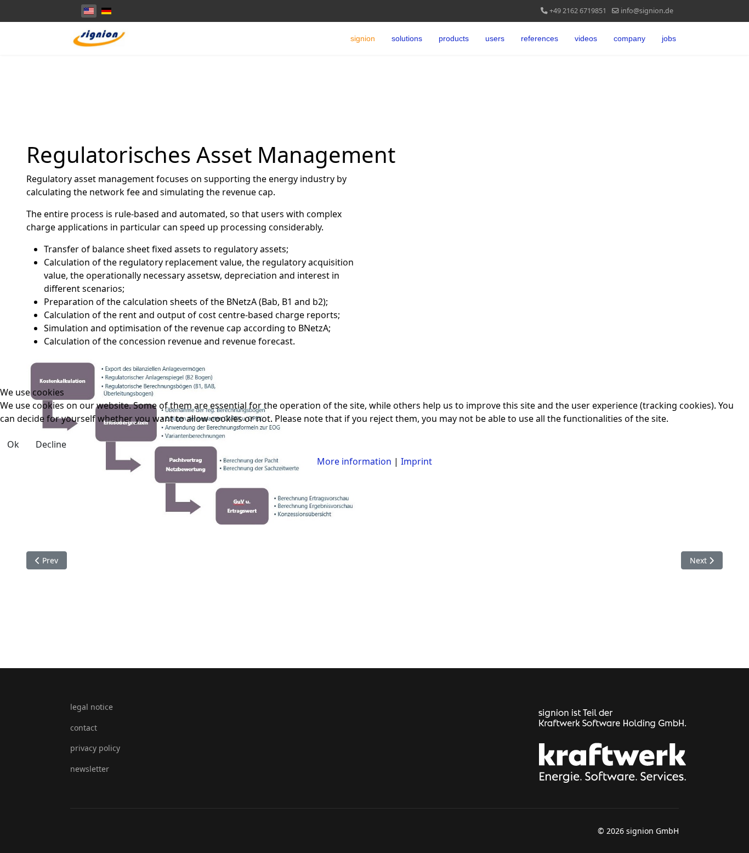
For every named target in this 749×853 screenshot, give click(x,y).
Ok (13, 444)
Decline (51, 444)
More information (354, 461)
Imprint (416, 461)
